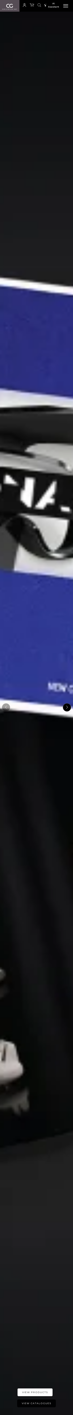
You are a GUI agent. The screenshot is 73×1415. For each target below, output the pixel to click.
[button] (24, 6)
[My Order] (32, 5)
